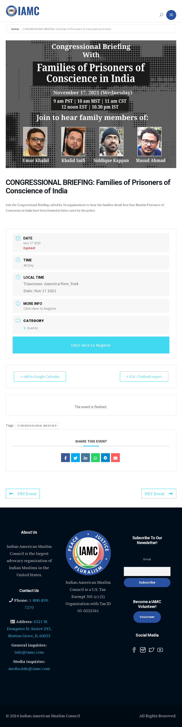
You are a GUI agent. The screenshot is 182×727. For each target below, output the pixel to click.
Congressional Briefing (37, 425)
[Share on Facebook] (65, 457)
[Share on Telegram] (105, 457)
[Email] (115, 457)
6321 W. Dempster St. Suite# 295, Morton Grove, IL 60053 (29, 628)
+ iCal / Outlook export (144, 376)
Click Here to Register (40, 308)
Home (15, 29)
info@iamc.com (29, 652)
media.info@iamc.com (29, 668)
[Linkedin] (85, 457)
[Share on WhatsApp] (95, 457)
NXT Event (154, 493)
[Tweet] (75, 457)
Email (147, 559)
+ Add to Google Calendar (39, 376)
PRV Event (27, 493)
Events (33, 328)
